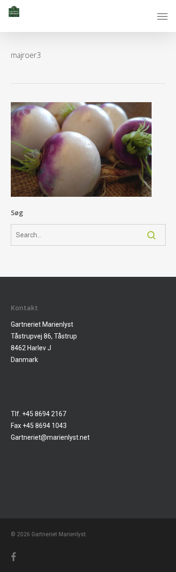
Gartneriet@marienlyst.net (50, 437)
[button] (162, 16)
